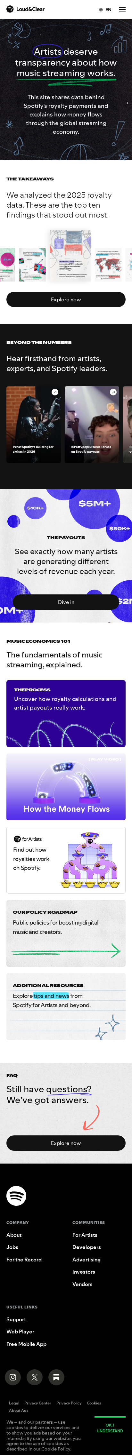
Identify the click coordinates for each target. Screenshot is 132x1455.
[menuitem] (102, 9)
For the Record (24, 1259)
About (13, 1234)
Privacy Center (37, 1403)
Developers (86, 1247)
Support (16, 1319)
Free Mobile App (26, 1344)
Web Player (20, 1331)
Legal (14, 1403)
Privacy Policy (69, 1403)
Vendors (82, 1284)
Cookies (94, 1403)
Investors (83, 1271)
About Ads (19, 1411)
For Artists (84, 1234)
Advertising (86, 1259)
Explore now (66, 299)
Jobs (12, 1247)
